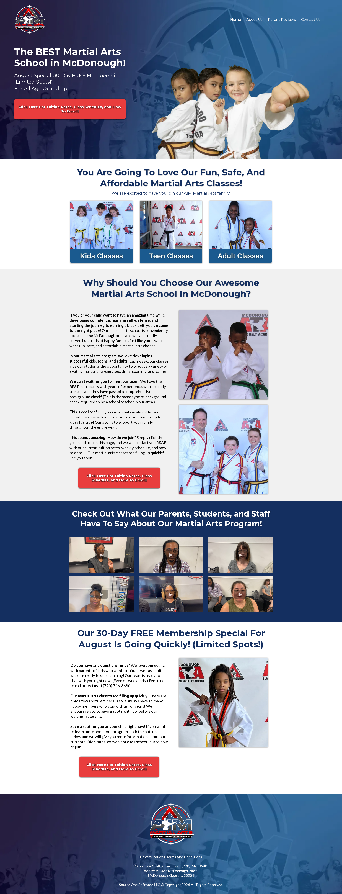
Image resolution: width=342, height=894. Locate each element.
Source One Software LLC (200, 779)
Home (235, 19)
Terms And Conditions (236, 751)
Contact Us (311, 19)
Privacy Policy (203, 751)
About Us (254, 19)
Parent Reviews (282, 19)
